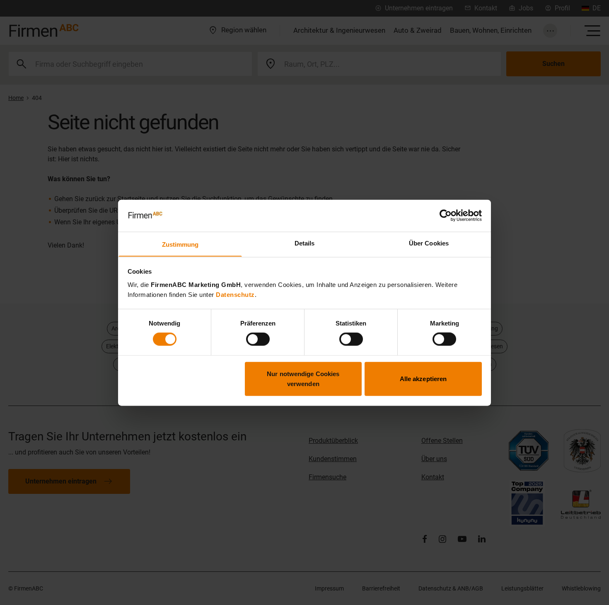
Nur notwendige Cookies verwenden (303, 378)
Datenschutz (235, 294)
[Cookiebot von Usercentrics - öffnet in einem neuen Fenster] (445, 215)
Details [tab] (305, 242)
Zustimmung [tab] (180, 244)
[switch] (258, 339)
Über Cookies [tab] (429, 242)
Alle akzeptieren (423, 378)
